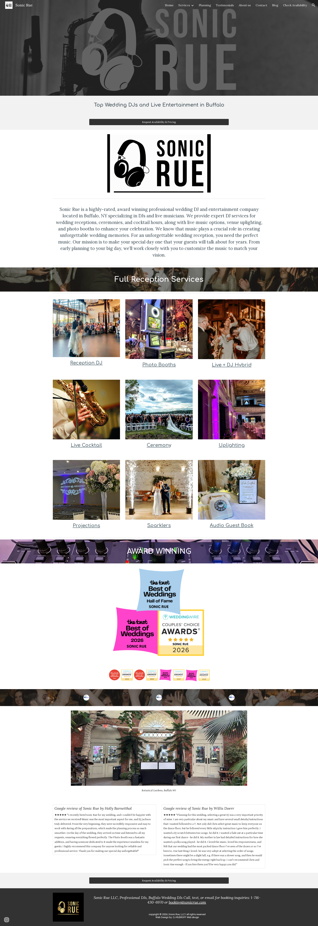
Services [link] (184, 5)
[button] (313, 5)
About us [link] (245, 5)
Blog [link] (275, 5)
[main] (159, 105)
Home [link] (169, 5)
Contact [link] (261, 5)
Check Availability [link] (295, 5)
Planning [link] (205, 5)
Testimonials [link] (225, 5)
